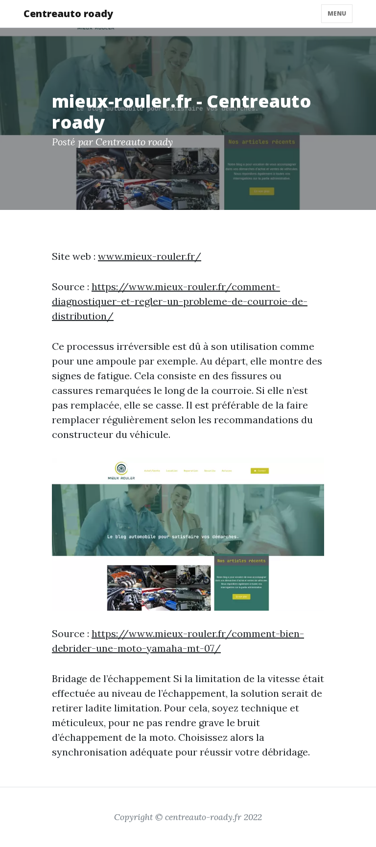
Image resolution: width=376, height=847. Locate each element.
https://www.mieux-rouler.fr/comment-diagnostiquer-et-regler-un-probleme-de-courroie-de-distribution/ (179, 301)
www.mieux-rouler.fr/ (149, 256)
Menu (337, 13)
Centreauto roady (68, 13)
